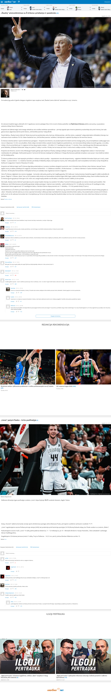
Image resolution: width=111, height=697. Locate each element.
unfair (6, 558)
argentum (13, 567)
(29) (2, 388)
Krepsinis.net (13, 91)
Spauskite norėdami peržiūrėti (12, 273)
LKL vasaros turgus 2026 (64, 386)
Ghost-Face (8, 279)
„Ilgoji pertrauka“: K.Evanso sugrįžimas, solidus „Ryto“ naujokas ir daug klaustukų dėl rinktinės (24, 676)
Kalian (7, 244)
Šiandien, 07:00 (59, 388)
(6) (17, 677)
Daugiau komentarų (55, 316)
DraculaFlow (8, 262)
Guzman (13, 288)
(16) (66, 677)
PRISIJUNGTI (107, 2)
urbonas (10, 199)
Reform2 (13, 305)
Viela (12, 601)
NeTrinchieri (8, 218)
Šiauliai (6, 199)
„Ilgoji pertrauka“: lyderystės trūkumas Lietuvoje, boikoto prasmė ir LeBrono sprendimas (81, 676)
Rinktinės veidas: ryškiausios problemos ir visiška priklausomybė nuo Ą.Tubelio (27, 386)
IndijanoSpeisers (9, 593)
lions (5, 539)
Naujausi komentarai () (7, 207)
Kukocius (7, 227)
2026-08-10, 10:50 (5, 680)
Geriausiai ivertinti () (23, 207)
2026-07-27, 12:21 (60, 680)
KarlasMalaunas (9, 235)
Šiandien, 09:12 (4, 390)
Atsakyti (7, 222)
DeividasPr (8, 271)
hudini (12, 297)
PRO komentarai (36, 207)
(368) (74, 386)
